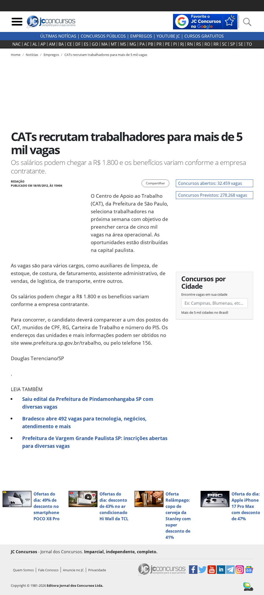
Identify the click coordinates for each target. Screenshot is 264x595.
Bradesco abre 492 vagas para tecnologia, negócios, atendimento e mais (84, 422)
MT (114, 44)
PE (167, 44)
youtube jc (168, 36)
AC (26, 44)
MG (132, 44)
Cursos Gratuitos (204, 36)
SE (240, 44)
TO (249, 44)
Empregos (141, 36)
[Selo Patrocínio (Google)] (205, 21)
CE (69, 44)
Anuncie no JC (73, 570)
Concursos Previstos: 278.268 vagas (212, 195)
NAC (16, 44)
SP (232, 44)
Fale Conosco (48, 570)
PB (150, 44)
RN (190, 44)
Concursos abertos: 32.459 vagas (210, 183)
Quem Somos (23, 570)
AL (34, 44)
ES (86, 44)
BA (61, 44)
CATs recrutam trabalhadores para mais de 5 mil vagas (105, 54)
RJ (182, 44)
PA (142, 44)
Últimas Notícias (58, 36)
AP (43, 44)
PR (159, 44)
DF (77, 44)
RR (216, 44)
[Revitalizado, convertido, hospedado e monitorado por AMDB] (248, 586)
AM (52, 44)
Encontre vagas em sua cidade (204, 294)
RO (207, 44)
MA (104, 44)
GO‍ (95, 44)
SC (224, 44)
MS (123, 44)
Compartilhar (155, 183)
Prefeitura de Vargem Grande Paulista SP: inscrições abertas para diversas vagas (94, 442)
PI (175, 44)
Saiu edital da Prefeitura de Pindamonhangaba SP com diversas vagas (87, 402)
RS (198, 44)
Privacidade (97, 570)
